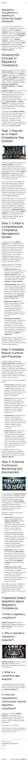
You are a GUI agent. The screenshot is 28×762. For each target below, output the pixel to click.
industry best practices (13, 195)
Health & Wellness (6, 743)
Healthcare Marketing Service (9, 731)
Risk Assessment (9, 398)
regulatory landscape (14, 125)
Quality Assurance (14, 743)
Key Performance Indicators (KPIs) (13, 532)
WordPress (23, 759)
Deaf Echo (4, 2)
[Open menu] (25, 3)
